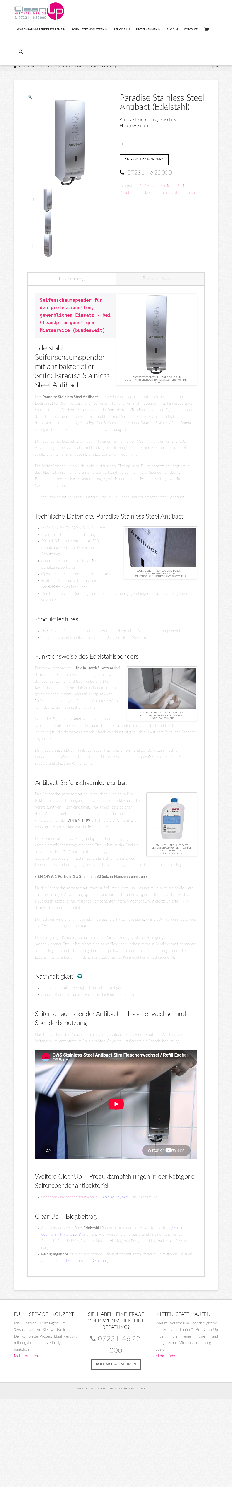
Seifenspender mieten (158, 186)
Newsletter (146, 1388)
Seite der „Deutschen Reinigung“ (82, 1261)
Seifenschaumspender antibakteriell (85, 1197)
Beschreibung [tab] (72, 279)
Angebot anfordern (144, 159)
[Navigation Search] (20, 53)
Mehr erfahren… (27, 1356)
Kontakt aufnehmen (116, 1364)
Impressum (84, 1388)
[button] (29, 97)
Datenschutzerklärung (114, 1388)
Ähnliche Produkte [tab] (160, 279)
